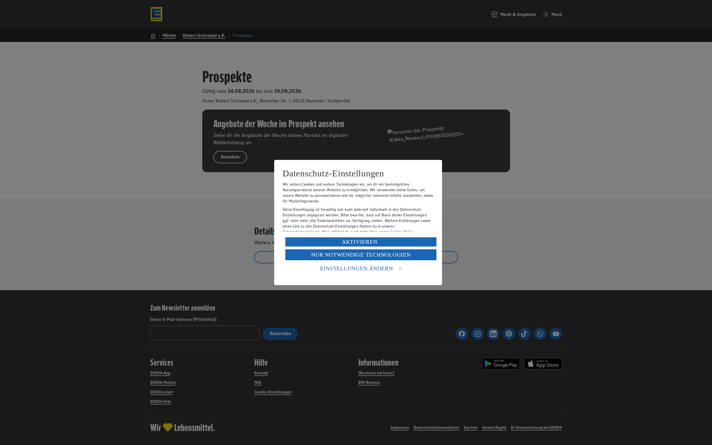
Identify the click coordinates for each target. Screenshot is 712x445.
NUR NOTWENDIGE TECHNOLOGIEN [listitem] (360, 255)
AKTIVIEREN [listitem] (359, 242)
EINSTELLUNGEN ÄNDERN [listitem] (356, 268)
